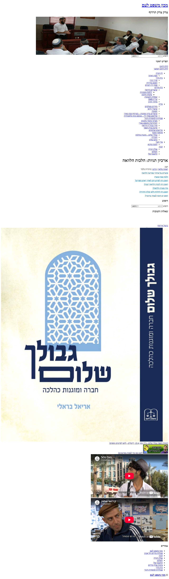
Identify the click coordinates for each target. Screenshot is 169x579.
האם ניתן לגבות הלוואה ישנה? (156, 184)
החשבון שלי (152, 154)
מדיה (161, 104)
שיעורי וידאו (152, 109)
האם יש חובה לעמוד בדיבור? (156, 196)
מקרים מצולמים (151, 106)
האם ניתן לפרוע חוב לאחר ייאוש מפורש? (151, 180)
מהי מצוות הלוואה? (160, 188)
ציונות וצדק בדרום (155, 565)
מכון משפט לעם (155, 5)
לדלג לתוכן (163, 66)
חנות (161, 147)
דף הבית (159, 73)
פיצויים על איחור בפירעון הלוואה (155, 173)
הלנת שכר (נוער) (161, 177)
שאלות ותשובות (151, 97)
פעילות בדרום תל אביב (153, 553)
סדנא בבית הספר (150, 128)
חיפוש (165, 56)
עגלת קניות (153, 149)
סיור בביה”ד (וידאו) (149, 125)
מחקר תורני (152, 102)
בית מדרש (158, 87)
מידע (155, 169)
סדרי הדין (153, 80)
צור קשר (159, 142)
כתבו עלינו (153, 140)
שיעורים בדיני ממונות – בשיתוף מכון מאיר (140, 113)
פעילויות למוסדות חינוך (153, 118)
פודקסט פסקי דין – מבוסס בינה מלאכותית (140, 116)
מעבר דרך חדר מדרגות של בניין (155, 224)
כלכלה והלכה (147, 94)
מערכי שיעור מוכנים (149, 121)
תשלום (154, 151)
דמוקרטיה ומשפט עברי (148, 123)
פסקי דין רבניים (151, 85)
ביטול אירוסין (162, 222)
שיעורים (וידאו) (151, 90)
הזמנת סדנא (152, 144)
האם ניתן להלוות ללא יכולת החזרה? (153, 192)
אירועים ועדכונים (156, 130)
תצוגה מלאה (163, 169)
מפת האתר (152, 75)
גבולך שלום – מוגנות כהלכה (146, 135)
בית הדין (159, 78)
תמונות (154, 111)
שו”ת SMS (152, 99)
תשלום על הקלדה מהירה (158, 227)
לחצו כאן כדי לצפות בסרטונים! (130, 453)
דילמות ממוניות (146, 92)
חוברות (154, 137)
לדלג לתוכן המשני (161, 69)
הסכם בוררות (152, 83)
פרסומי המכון (157, 132)
